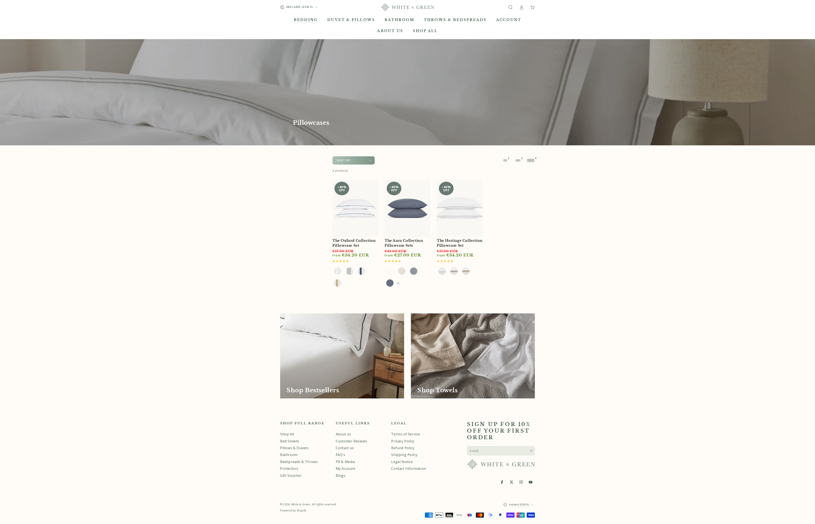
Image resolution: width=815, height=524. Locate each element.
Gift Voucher (291, 475)
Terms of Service (405, 434)
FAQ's (340, 454)
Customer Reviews (351, 441)
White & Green (300, 504)
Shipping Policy (404, 454)
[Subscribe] (532, 450)
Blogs (341, 475)
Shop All (287, 434)
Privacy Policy (402, 441)
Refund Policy (402, 448)
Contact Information (408, 468)
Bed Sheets (289, 441)
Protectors (289, 468)
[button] (510, 7)
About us (343, 434)
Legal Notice (402, 461)
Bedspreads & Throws (299, 461)
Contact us (345, 448)
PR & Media (345, 461)
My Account (346, 468)
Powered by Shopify (293, 510)
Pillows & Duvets (294, 448)
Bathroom (289, 454)
